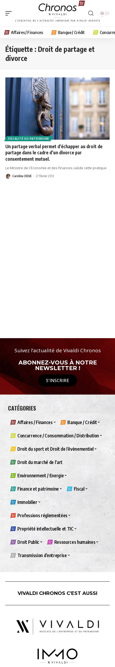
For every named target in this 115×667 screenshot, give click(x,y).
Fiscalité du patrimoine (28, 138)
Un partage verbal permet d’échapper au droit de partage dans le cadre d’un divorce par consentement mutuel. (53, 152)
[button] (9, 13)
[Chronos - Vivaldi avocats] (57, 13)
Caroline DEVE (22, 176)
